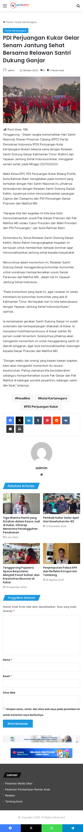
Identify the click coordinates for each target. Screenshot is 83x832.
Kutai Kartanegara (25, 22)
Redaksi (10, 795)
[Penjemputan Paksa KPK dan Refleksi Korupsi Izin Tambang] (61, 553)
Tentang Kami (13, 801)
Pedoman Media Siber (18, 783)
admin (11, 70)
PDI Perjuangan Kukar (42, 406)
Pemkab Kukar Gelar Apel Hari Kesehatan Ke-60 (61, 519)
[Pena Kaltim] (20, 6)
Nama (7, 659)
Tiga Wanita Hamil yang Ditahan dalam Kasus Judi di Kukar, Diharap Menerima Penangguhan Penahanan (21, 525)
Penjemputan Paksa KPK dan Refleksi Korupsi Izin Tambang (60, 571)
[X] (19, 420)
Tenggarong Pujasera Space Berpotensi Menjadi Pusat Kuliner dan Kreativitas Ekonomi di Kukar (21, 575)
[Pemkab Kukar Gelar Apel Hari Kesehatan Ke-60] (61, 503)
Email (7, 676)
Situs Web (9, 692)
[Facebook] (10, 420)
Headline (23, 398)
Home (9, 22)
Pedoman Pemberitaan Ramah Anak (27, 789)
